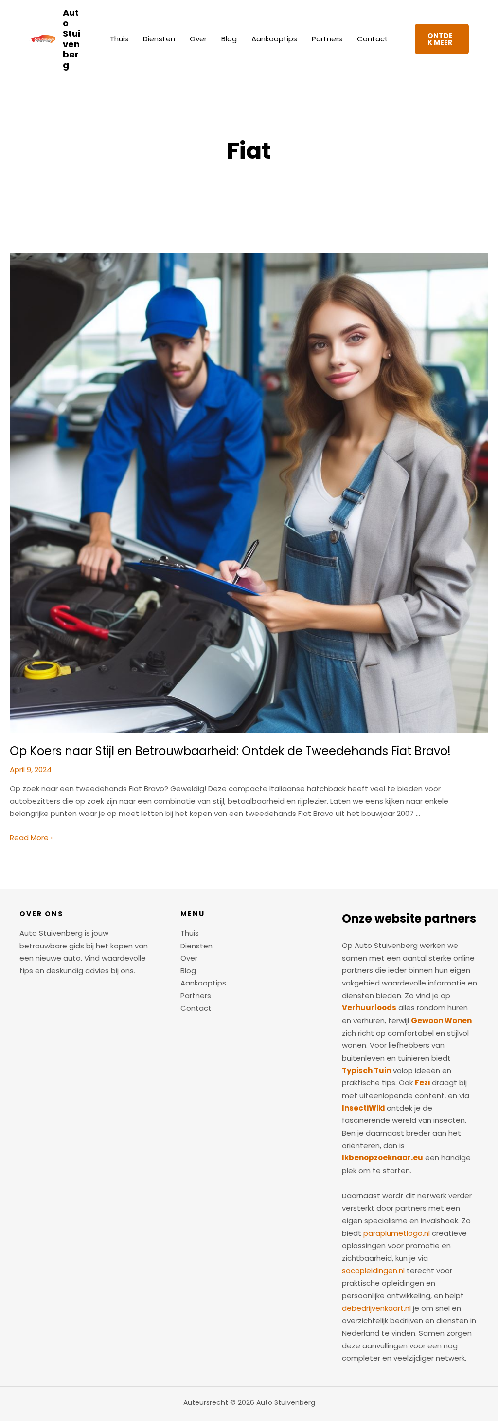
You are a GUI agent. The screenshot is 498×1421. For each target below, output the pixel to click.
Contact (372, 39)
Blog (229, 39)
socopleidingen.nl (373, 1271)
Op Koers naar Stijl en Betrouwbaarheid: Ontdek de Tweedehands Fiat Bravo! (230, 751)
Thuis (119, 39)
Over (198, 39)
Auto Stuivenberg (71, 38)
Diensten (159, 39)
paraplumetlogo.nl (396, 1233)
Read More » (32, 838)
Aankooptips (274, 39)
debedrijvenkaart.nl (376, 1308)
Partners (327, 39)
